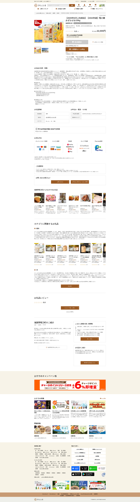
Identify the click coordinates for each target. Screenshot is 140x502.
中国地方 (64, 472)
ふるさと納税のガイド (79, 5)
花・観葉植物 (63, 455)
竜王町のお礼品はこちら (89, 362)
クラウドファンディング (101, 1)
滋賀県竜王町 (69, 23)
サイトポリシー (53, 493)
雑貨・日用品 (63, 453)
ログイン (77, 1)
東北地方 (43, 472)
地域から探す (37, 471)
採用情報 (78, 495)
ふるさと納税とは (79, 449)
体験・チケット (56, 453)
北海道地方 (37, 472)
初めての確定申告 (97, 452)
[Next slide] (104, 203)
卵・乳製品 (63, 450)
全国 (35, 324)
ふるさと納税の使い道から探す (47, 477)
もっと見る (103, 398)
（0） (78, 31)
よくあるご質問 (91, 1)
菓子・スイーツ (54, 452)
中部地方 (53, 472)
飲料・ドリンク (46, 452)
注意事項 (68, 54)
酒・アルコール (38, 452)
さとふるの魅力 (97, 462)
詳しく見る (89, 338)
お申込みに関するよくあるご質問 (80, 181)
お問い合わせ (60, 181)
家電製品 (41, 453)
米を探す (70, 286)
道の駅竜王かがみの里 (51, 117)
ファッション (51, 455)
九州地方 (42, 474)
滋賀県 (39, 324)
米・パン (48, 121)
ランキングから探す (38, 459)
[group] (48, 31)
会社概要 (62, 495)
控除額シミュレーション (97, 449)
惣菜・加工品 (63, 452)
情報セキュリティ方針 (74, 493)
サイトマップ (45, 493)
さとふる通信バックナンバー (80, 462)
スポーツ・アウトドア (39, 455)
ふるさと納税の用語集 (80, 456)
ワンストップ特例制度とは (80, 452)
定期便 (36, 457)
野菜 (59, 450)
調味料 (36, 453)
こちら (48, 159)
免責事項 (96, 493)
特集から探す (37, 477)
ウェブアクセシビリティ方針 (86, 493)
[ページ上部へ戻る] (135, 492)
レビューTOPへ (70, 311)
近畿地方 (58, 472)
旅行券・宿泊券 (48, 453)
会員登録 (97, 456)
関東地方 (48, 472)
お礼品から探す (37, 448)
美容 (46, 455)
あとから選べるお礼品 (44, 457)
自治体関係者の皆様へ (70, 495)
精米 (54, 121)
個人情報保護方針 (64, 493)
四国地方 (37, 474)
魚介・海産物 (40, 450)
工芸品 (57, 455)
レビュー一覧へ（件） (70, 307)
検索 (72, 5)
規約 (58, 493)
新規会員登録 (83, 1)
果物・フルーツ (53, 450)
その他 (68, 455)
